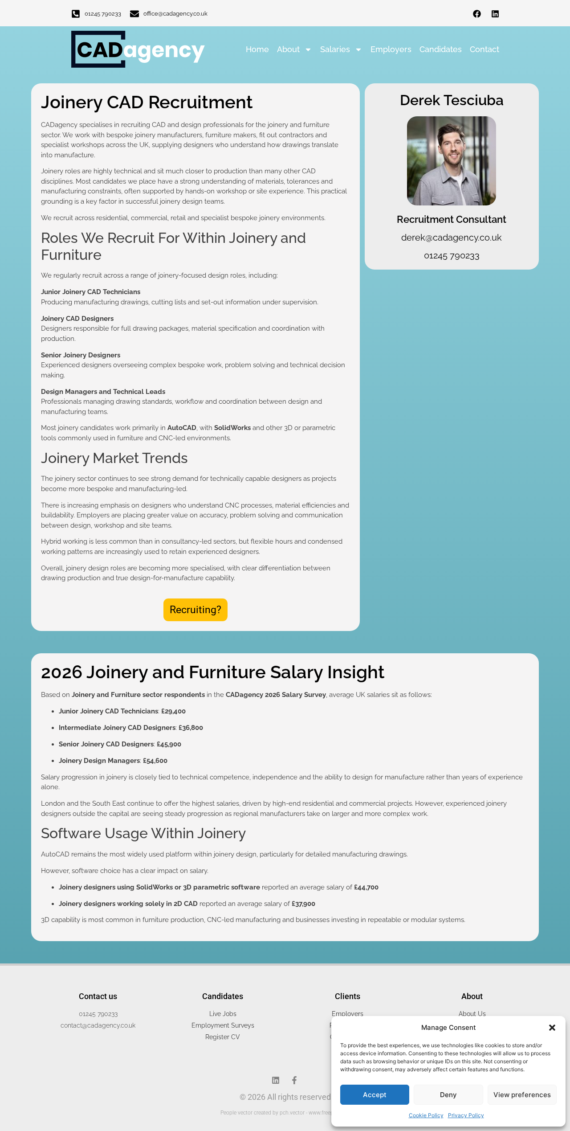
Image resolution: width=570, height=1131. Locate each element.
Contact (484, 49)
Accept (375, 1094)
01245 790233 (103, 13)
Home (257, 49)
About (288, 49)
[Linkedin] (495, 14)
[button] (552, 1027)
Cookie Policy (426, 1115)
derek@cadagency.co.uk (451, 237)
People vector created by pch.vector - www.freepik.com (285, 1113)
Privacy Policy (466, 1115)
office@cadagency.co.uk (175, 13)
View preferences (522, 1094)
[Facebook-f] (294, 1080)
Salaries (335, 49)
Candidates (440, 49)
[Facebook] (477, 14)
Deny (448, 1094)
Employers (390, 49)
